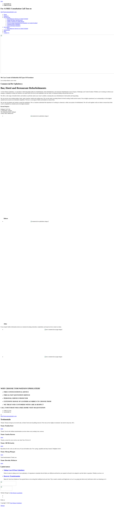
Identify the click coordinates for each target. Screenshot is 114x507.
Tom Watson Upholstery (16, 503)
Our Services (7, 17)
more (2, 428)
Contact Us (6, 32)
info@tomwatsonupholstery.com (9, 12)
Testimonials (7, 30)
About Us (6, 16)
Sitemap (3, 505)
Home (5, 14)
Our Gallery (7, 27)
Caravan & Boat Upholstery (14, 25)
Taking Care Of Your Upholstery (14, 470)
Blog (5, 31)
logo (2, 1)
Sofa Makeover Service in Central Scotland (17, 18)
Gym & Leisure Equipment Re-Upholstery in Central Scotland (22, 23)
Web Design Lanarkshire (16, 493)
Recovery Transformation (12, 476)
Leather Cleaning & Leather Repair (15, 21)
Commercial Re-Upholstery (13, 24)
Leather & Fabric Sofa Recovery (15, 20)
